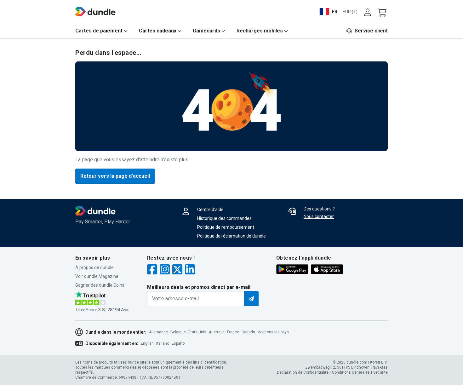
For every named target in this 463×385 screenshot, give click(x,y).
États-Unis (197, 332)
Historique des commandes (224, 218)
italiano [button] (162, 343)
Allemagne (158, 332)
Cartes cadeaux (157, 31)
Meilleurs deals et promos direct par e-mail (198, 287)
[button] (383, 12)
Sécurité (380, 372)
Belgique (178, 332)
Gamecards (206, 31)
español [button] (179, 343)
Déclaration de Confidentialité (303, 372)
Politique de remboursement (225, 227)
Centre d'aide (210, 209)
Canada (248, 332)
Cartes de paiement (99, 31)
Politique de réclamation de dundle (231, 235)
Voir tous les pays (273, 332)
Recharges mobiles (260, 31)
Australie (217, 332)
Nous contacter (319, 216)
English (147, 343)
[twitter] (177, 270)
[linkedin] (190, 270)
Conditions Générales (351, 372)
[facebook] (152, 270)
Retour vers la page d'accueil (115, 176)
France (233, 332)
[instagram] (165, 270)
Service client (371, 31)
